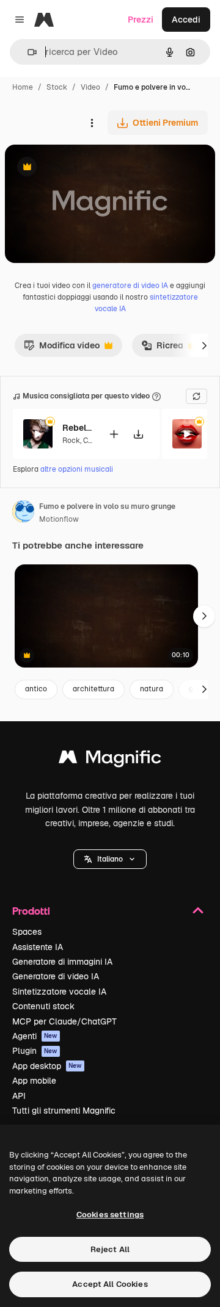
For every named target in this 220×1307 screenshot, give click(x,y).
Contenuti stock (43, 1006)
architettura (93, 689)
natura (151, 689)
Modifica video (62, 348)
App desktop (47, 1065)
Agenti (34, 1036)
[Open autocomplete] (27, 52)
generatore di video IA (130, 285)
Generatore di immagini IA (62, 961)
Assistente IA (37, 947)
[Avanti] (204, 345)
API (19, 1095)
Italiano (110, 859)
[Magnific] (110, 760)
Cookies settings (110, 1214)
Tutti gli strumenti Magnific (64, 1110)
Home (22, 87)
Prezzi (140, 19)
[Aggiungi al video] (114, 434)
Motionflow (59, 519)
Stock (56, 87)
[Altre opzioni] (91, 122)
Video (90, 87)
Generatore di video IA (55, 976)
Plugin (34, 1050)
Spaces (27, 931)
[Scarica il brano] (138, 434)
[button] (110, 859)
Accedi (186, 19)
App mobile (34, 1080)
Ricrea (162, 348)
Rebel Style (77, 427)
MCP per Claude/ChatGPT (64, 1021)
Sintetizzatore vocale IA (59, 991)
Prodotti (31, 910)
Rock (71, 440)
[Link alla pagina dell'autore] (23, 513)
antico (36, 689)
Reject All (110, 1249)
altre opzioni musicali (76, 469)
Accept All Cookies (109, 1284)
